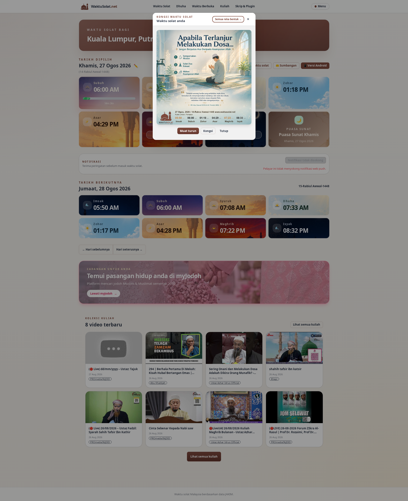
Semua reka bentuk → (228, 19)
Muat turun (188, 131)
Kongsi (208, 131)
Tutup (224, 131)
